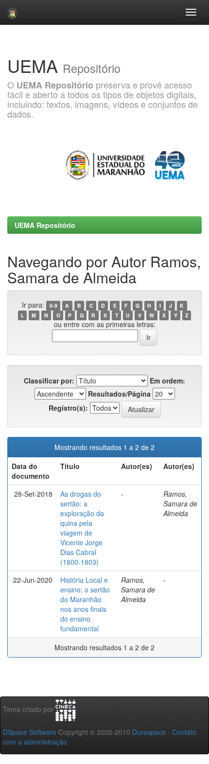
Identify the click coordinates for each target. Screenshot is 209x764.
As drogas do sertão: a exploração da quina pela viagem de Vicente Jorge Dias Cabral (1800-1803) (82, 528)
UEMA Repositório (45, 225)
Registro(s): (68, 408)
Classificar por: (49, 380)
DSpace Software (29, 732)
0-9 (53, 305)
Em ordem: (167, 380)
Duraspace (149, 732)
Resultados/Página (119, 394)
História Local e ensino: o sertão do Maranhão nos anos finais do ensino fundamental (85, 604)
